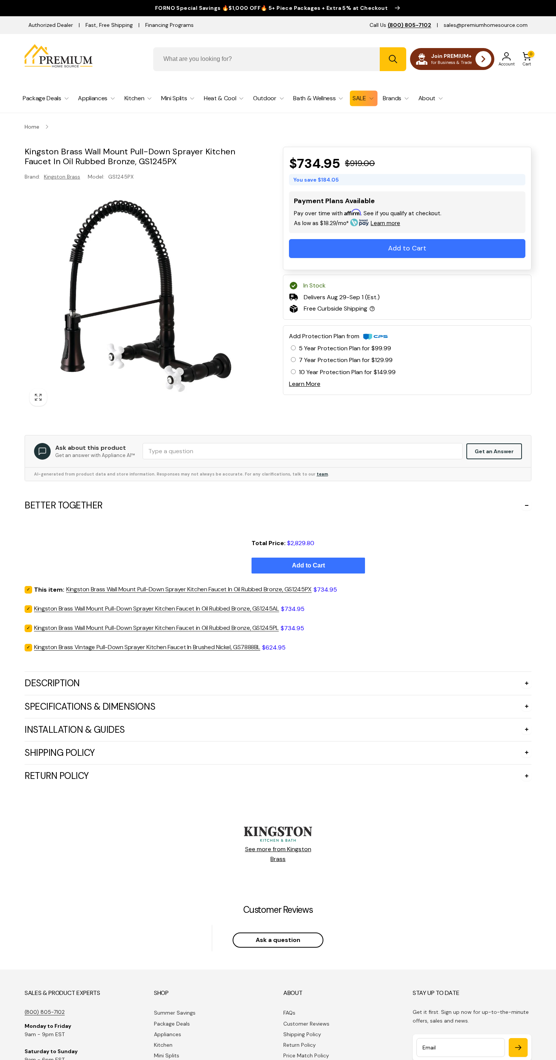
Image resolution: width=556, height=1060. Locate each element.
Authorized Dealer (50, 25)
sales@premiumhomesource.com (486, 25)
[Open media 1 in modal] (139, 297)
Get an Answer (494, 451)
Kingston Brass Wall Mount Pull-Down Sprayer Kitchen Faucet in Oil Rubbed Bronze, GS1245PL (156, 628)
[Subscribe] (518, 1047)
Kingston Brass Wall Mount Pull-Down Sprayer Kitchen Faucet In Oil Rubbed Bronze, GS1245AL (156, 608)
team (322, 474)
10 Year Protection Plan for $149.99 (347, 372)
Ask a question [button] (278, 940)
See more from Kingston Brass (278, 854)
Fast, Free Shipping (109, 25)
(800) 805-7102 (45, 1012)
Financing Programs (169, 25)
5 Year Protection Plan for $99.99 (345, 348)
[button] (526, 59)
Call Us (400, 25)
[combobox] (279, 59)
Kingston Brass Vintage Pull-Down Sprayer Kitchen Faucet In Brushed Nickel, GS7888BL (147, 647)
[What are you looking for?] (393, 59)
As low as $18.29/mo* (347, 223)
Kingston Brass (62, 176)
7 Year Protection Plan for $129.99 (346, 360)
